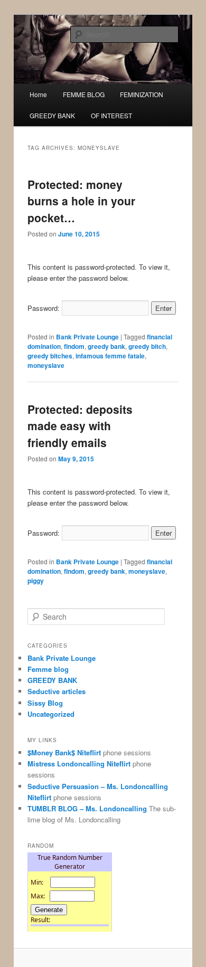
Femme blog (48, 669)
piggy (35, 580)
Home (38, 94)
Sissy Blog (45, 703)
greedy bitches (49, 356)
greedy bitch (147, 346)
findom (74, 346)
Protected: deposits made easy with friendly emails (80, 425)
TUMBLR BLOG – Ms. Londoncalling (87, 808)
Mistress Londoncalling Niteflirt (78, 764)
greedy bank (106, 346)
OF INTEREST (111, 115)
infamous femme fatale (110, 356)
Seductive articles (56, 691)
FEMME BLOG (84, 94)
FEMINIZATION (141, 94)
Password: (44, 308)
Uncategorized (50, 714)
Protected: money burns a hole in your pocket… (81, 200)
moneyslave (45, 365)
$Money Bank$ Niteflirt (64, 752)
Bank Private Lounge (87, 337)
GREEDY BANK (52, 115)
